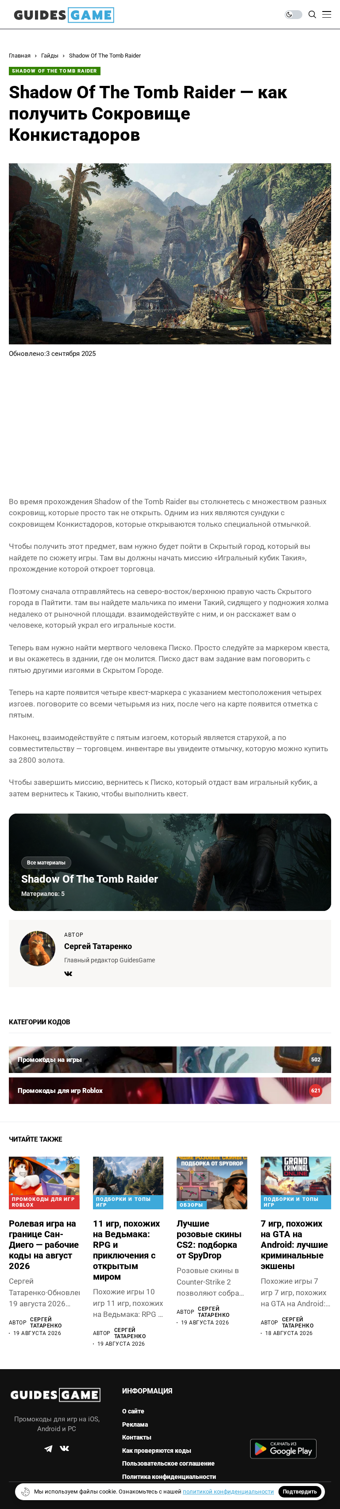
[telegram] (48, 1448)
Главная (20, 55)
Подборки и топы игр (123, 1202)
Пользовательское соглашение (168, 1463)
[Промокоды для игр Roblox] (170, 1090)
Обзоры (192, 1205)
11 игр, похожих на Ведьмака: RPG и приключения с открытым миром (126, 1250)
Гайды (49, 55)
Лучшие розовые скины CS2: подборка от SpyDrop (209, 1239)
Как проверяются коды (156, 1450)
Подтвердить (300, 1492)
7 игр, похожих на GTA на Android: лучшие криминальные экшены (294, 1244)
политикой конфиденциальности (228, 1491)
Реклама (135, 1424)
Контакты (136, 1437)
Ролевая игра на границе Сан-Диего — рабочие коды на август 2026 (44, 1244)
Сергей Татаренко (98, 946)
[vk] (64, 1448)
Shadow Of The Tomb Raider (105, 55)
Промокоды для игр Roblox (43, 1202)
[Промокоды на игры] (170, 1059)
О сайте (133, 1411)
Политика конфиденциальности (169, 1476)
